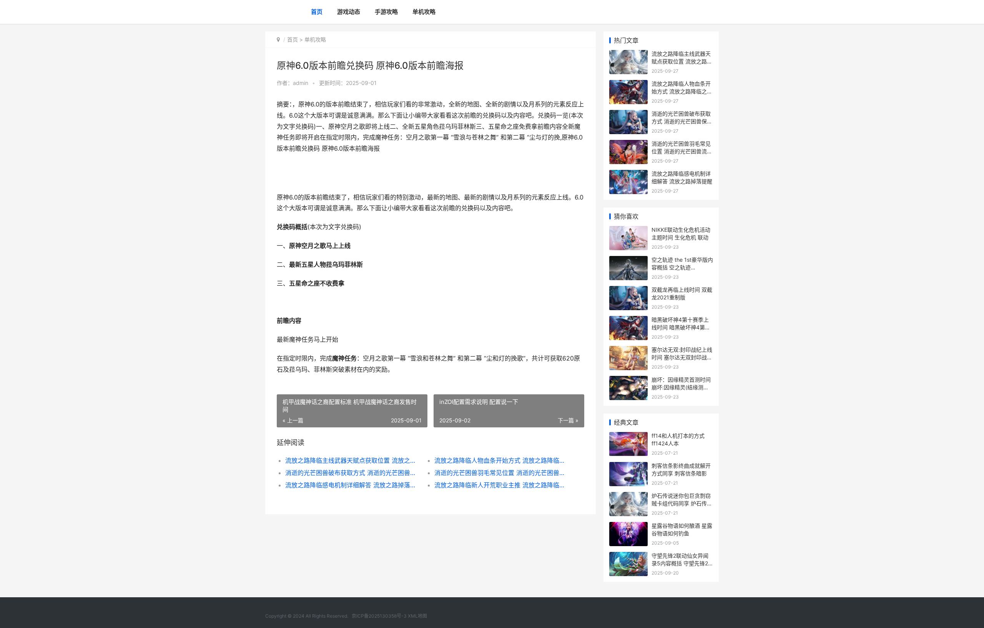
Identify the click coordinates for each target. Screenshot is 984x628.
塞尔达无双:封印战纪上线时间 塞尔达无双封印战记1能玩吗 (682, 357)
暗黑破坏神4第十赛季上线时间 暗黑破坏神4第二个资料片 (681, 327)
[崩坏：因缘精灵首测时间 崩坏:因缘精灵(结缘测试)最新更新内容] (628, 380)
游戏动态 (348, 11)
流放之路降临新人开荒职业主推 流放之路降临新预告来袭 (501, 485)
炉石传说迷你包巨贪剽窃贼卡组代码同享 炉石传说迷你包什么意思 (682, 503)
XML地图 (417, 616)
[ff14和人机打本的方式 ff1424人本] (628, 437)
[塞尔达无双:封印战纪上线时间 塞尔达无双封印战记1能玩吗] (628, 350)
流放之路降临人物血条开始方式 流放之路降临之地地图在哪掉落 (501, 460)
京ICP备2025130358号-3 (379, 616)
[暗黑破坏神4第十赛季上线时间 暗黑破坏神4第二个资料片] (628, 320)
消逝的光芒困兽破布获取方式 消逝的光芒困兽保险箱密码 (352, 473)
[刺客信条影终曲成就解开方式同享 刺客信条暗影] (628, 467)
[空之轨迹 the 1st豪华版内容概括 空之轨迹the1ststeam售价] (628, 261)
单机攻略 (423, 11)
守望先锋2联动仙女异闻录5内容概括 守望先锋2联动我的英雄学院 (680, 563)
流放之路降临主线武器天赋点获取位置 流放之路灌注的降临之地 (352, 460)
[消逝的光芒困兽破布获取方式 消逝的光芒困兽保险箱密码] (628, 114)
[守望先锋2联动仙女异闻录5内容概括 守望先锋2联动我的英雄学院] (628, 556)
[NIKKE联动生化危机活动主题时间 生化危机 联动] (628, 231)
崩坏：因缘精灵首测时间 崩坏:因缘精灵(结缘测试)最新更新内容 (681, 387)
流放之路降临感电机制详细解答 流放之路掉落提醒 (352, 485)
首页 (316, 11)
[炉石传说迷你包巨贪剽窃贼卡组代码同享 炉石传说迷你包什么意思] (628, 496)
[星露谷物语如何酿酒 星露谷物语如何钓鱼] (628, 526)
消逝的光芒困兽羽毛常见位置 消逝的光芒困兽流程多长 (501, 473)
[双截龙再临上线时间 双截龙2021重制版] (628, 290)
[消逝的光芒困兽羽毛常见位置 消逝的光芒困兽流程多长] (628, 144)
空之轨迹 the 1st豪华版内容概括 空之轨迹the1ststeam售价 (682, 267)
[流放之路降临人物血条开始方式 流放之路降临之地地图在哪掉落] (628, 84)
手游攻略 (386, 11)
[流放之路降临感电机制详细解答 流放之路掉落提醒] (628, 174)
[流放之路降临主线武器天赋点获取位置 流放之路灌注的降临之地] (628, 55)
